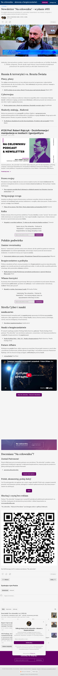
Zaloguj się (53, 2)
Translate (4, 6)
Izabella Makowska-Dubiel (13, 17)
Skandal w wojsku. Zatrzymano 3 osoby (15, 289)
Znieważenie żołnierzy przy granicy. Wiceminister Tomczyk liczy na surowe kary (27, 256)
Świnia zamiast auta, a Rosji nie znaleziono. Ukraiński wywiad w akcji (24, 105)
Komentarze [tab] (5, 590)
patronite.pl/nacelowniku (11, 470)
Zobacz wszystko (7, 646)
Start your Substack (26, 671)
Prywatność (34, 669)
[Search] (55, 609)
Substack (22, 674)
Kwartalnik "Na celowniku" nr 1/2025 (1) (13, 613)
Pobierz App (35, 671)
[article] (29, 616)
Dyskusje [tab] (15, 609)
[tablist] (8, 590)
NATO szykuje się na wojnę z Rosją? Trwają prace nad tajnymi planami (24, 90)
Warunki (39, 669)
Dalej (52, 579)
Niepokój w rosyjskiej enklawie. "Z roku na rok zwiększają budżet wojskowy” (26, 222)
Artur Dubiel (4, 135)
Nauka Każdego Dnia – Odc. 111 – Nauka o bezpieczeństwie (21, 339)
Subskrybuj (45, 2)
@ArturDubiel (8, 356)
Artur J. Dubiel (23, 17)
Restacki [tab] (12, 590)
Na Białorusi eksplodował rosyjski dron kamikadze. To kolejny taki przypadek (26, 121)
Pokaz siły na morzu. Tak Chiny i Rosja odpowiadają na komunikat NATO (25, 207)
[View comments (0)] (6, 21)
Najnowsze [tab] (8, 609)
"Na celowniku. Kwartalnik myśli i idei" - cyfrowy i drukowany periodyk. (19, 615)
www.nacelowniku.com (7, 503)
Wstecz (7, 579)
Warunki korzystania (38, 646)
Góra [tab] (3, 609)
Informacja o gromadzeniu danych (48, 669)
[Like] (2, 21)
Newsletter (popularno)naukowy (13, 323)
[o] (54, 624)
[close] (43, 622)
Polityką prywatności (34, 649)
